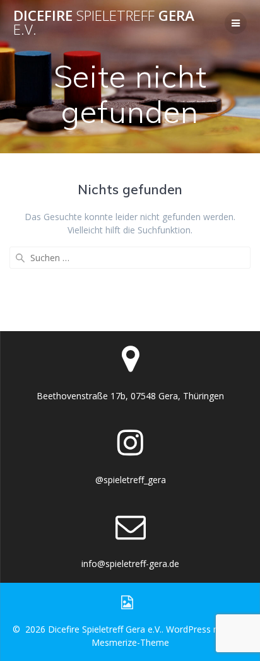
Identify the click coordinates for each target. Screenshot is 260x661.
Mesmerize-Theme (130, 642)
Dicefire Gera (103, 23)
